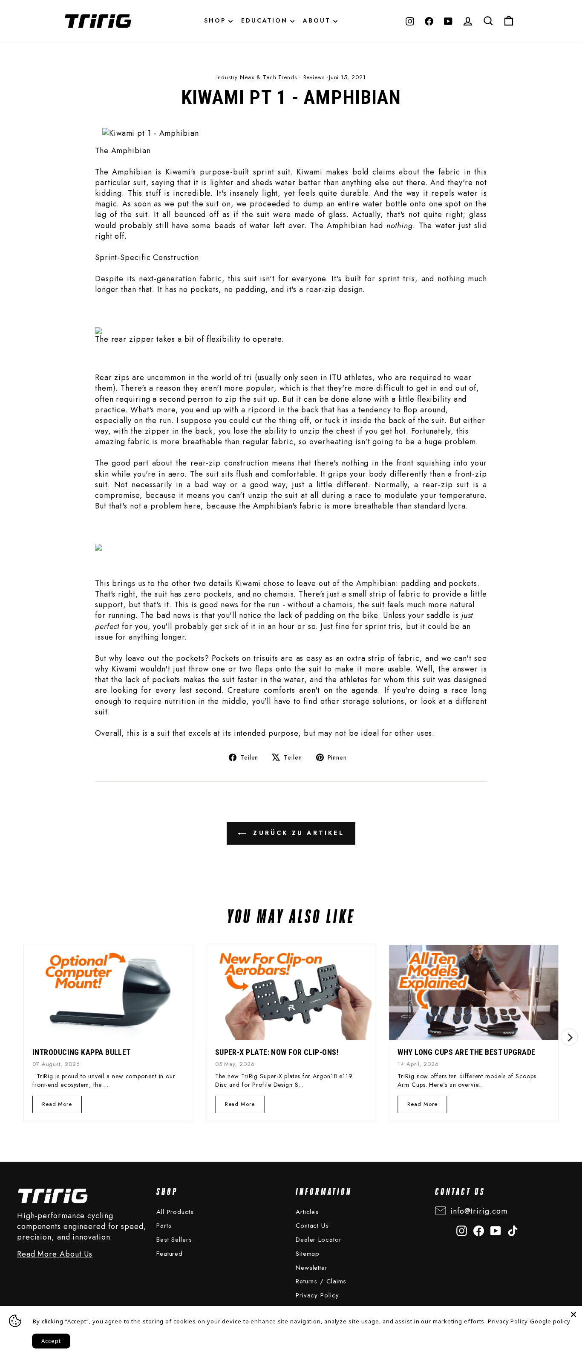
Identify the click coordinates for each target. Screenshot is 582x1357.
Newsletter (312, 1267)
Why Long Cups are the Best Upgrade (466, 1052)
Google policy (550, 1321)
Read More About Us (54, 1254)
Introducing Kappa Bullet (81, 1052)
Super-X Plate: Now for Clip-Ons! (277, 1052)
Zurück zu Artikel (297, 832)
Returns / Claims (321, 1281)
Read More (57, 1106)
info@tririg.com (478, 1211)
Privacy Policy (317, 1295)
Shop (216, 20)
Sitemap (308, 1253)
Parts (164, 1225)
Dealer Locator (319, 1239)
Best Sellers (174, 1239)
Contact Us (312, 1225)
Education (265, 20)
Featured (169, 1253)
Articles (307, 1212)
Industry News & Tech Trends (256, 77)
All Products (175, 1212)
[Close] (573, 1314)
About (318, 20)
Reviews (314, 77)
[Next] (569, 1037)
